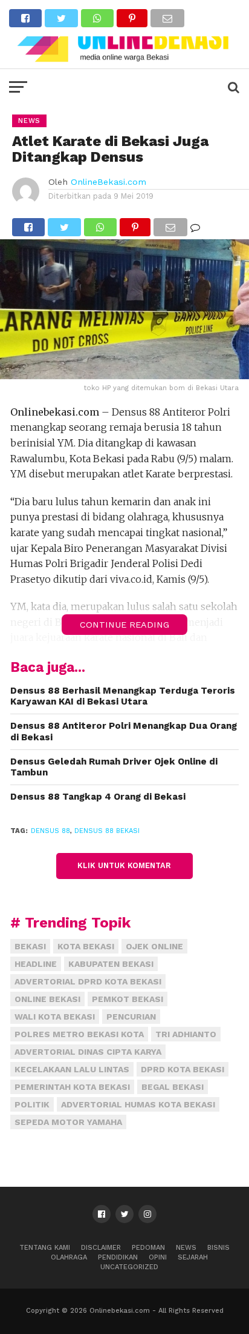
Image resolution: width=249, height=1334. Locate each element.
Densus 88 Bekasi (107, 831)
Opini (158, 1257)
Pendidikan (118, 1257)
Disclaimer (101, 1248)
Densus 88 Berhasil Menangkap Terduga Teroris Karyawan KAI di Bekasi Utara (122, 696)
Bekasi (30, 946)
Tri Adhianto (185, 1034)
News (186, 1248)
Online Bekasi (47, 999)
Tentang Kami (44, 1248)
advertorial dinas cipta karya (88, 1052)
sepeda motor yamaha (68, 1122)
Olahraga (69, 1257)
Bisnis (218, 1248)
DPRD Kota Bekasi (182, 1069)
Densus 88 (50, 831)
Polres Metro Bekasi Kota (79, 1034)
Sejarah (193, 1257)
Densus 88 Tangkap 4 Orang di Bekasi (98, 796)
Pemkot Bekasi (127, 999)
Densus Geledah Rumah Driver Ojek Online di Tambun (114, 767)
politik (32, 1104)
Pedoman (148, 1248)
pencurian (131, 1016)
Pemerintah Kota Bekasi (72, 1087)
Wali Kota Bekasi (55, 1016)
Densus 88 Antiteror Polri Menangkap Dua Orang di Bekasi (123, 731)
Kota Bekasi (85, 946)
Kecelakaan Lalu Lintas (72, 1069)
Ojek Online (154, 946)
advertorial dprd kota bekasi (88, 981)
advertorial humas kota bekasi (138, 1104)
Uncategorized (129, 1267)
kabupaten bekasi (111, 964)
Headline (36, 964)
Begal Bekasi (172, 1087)
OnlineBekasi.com (108, 182)
